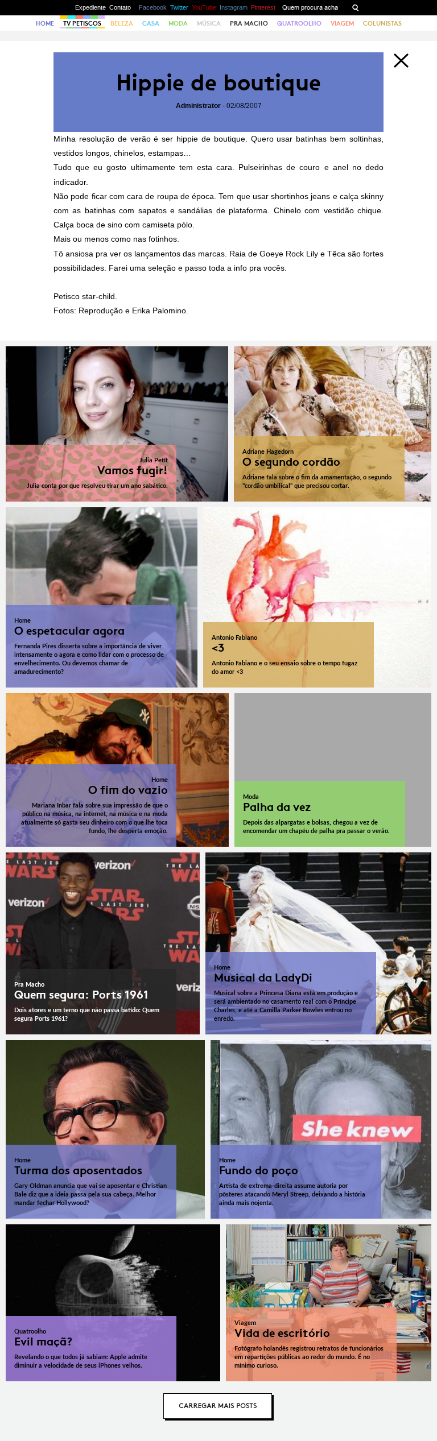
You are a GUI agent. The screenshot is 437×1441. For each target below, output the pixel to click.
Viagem (342, 23)
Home (45, 23)
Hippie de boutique (218, 83)
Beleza (121, 23)
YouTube (204, 7)
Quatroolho (299, 23)
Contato (120, 7)
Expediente (90, 7)
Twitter (179, 7)
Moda (178, 23)
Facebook (153, 7)
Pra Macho (249, 23)
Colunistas (382, 23)
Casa (150, 23)
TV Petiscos (82, 23)
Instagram (234, 7)
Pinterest (263, 7)
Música (209, 23)
